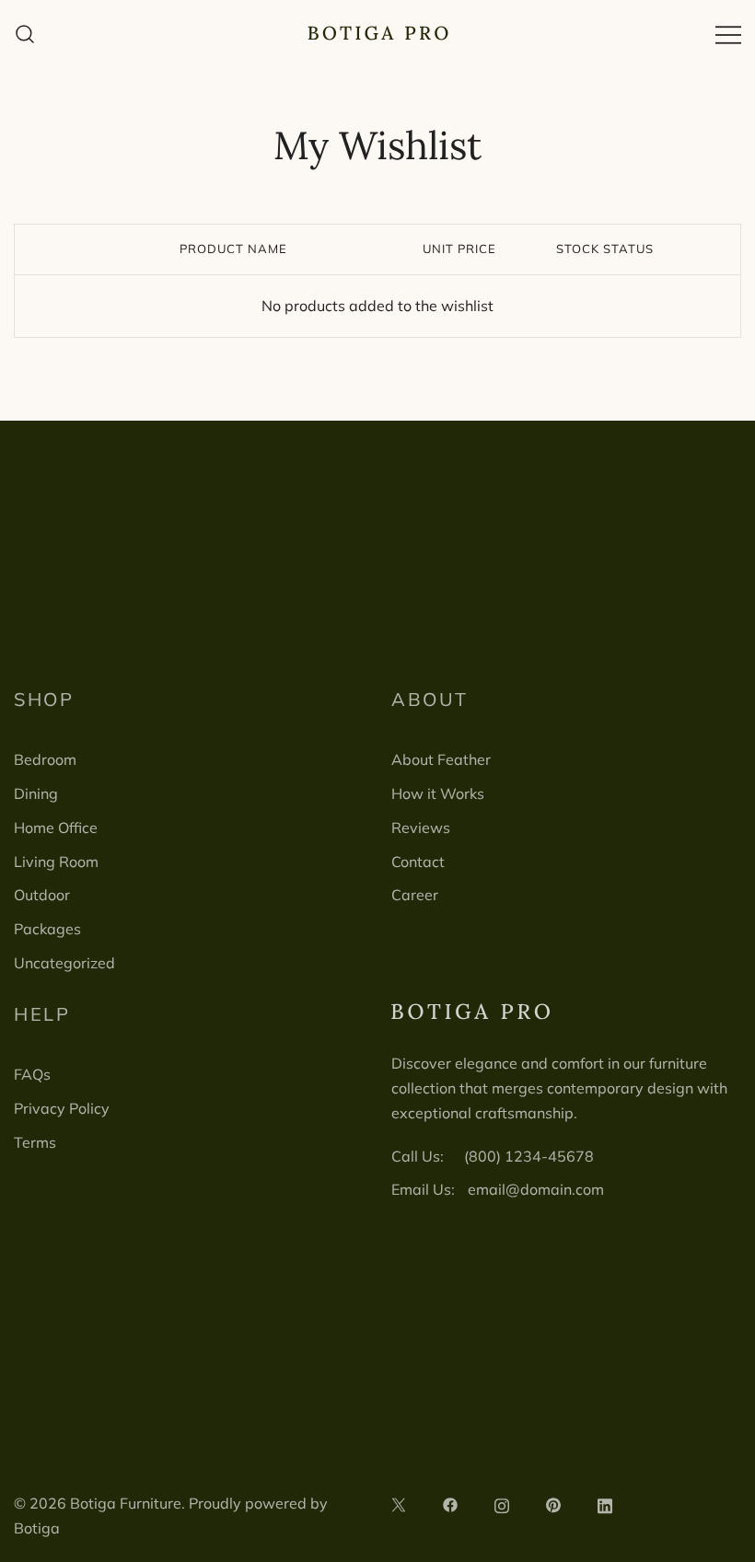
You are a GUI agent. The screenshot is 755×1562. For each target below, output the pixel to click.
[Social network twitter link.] (398, 1503)
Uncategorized (64, 963)
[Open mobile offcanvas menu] (728, 33)
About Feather (441, 759)
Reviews (420, 827)
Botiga (37, 1528)
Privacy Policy (62, 1108)
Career (414, 894)
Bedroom (45, 759)
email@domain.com (536, 1189)
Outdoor (42, 894)
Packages (47, 929)
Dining (36, 793)
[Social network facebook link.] (450, 1503)
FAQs (32, 1074)
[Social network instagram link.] (501, 1503)
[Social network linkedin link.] (605, 1503)
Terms (35, 1142)
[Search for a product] (25, 34)
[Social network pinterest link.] (553, 1503)
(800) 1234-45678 (529, 1156)
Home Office (56, 827)
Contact (418, 861)
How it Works (437, 793)
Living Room (56, 861)
